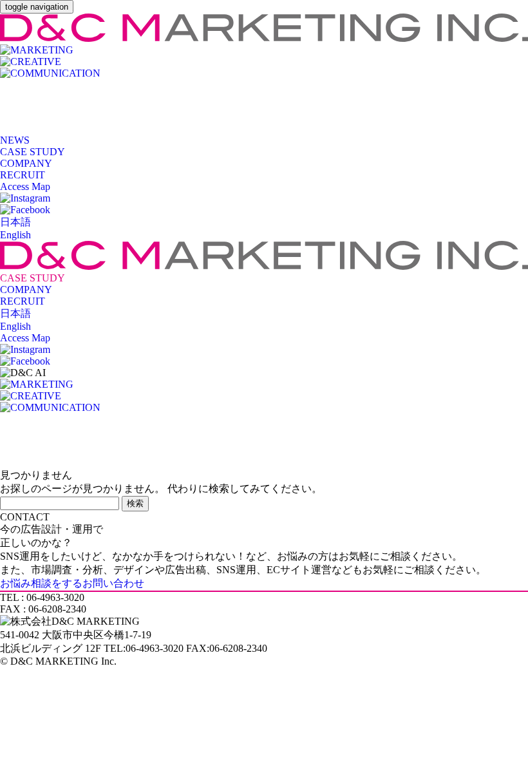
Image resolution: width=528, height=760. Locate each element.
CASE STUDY (32, 151)
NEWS (15, 140)
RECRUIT (22, 174)
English (15, 234)
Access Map (25, 186)
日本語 (15, 221)
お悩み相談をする (72, 583)
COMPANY (26, 163)
